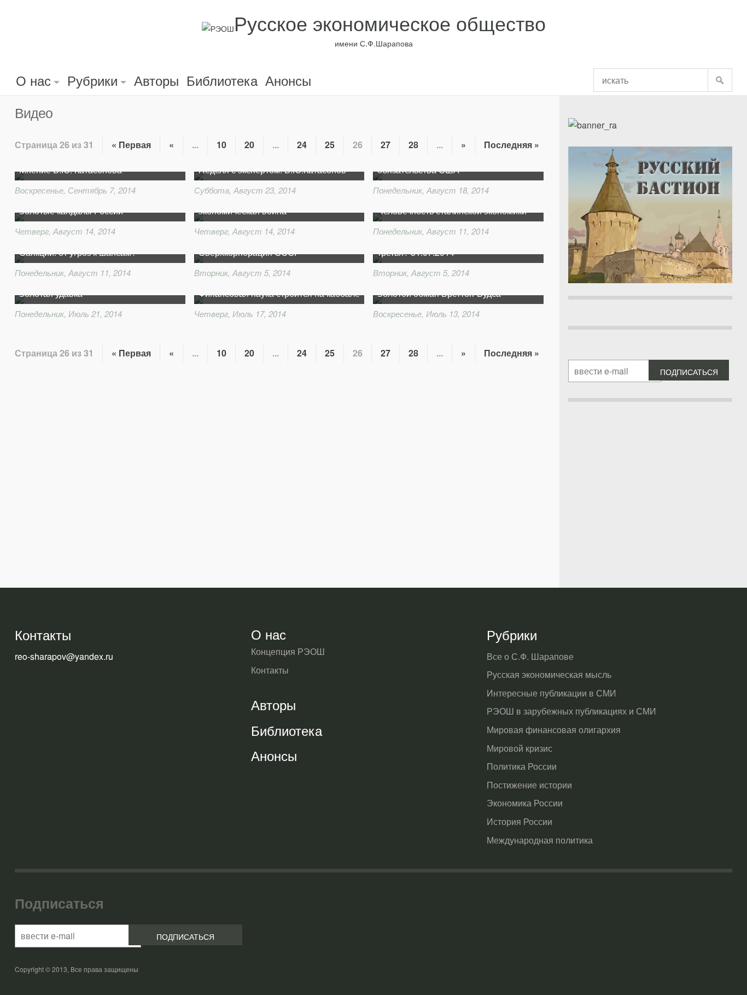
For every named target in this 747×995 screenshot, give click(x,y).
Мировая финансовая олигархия (554, 729)
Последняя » (511, 144)
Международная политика (540, 840)
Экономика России (525, 803)
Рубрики (92, 80)
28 (413, 144)
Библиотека (222, 80)
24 (302, 144)
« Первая (131, 144)
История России (519, 821)
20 (249, 144)
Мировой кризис (519, 748)
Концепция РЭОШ (288, 651)
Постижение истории (529, 785)
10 (221, 144)
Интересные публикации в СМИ (551, 693)
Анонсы (288, 80)
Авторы (156, 80)
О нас (33, 80)
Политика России (522, 766)
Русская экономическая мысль (549, 674)
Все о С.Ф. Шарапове (530, 656)
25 (330, 144)
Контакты (270, 670)
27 (385, 144)
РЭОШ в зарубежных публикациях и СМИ (571, 711)
